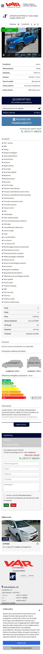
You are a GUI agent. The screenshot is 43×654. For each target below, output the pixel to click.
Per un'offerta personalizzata (21, 100)
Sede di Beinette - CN (11, 587)
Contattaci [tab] (8, 435)
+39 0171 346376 (32, 131)
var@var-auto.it (21, 600)
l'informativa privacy (24, 495)
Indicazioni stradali (8, 603)
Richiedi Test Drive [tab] (11, 445)
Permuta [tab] (7, 440)
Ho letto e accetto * (19, 495)
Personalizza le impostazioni (21, 648)
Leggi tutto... (21, 425)
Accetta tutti (21, 643)
